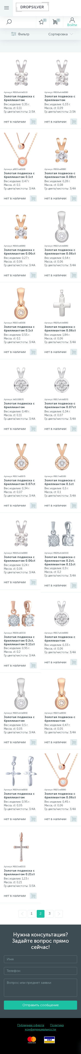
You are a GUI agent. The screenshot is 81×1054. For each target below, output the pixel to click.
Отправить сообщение (40, 1005)
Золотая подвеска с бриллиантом (19, 98)
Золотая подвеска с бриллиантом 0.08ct (60, 175)
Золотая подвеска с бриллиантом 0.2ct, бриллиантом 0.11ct (59, 560)
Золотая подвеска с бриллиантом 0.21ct (19, 872)
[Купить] (33, 121)
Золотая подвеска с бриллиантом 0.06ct (19, 251)
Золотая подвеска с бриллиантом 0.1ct (19, 175)
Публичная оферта (30, 1025)
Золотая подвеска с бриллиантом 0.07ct (60, 405)
